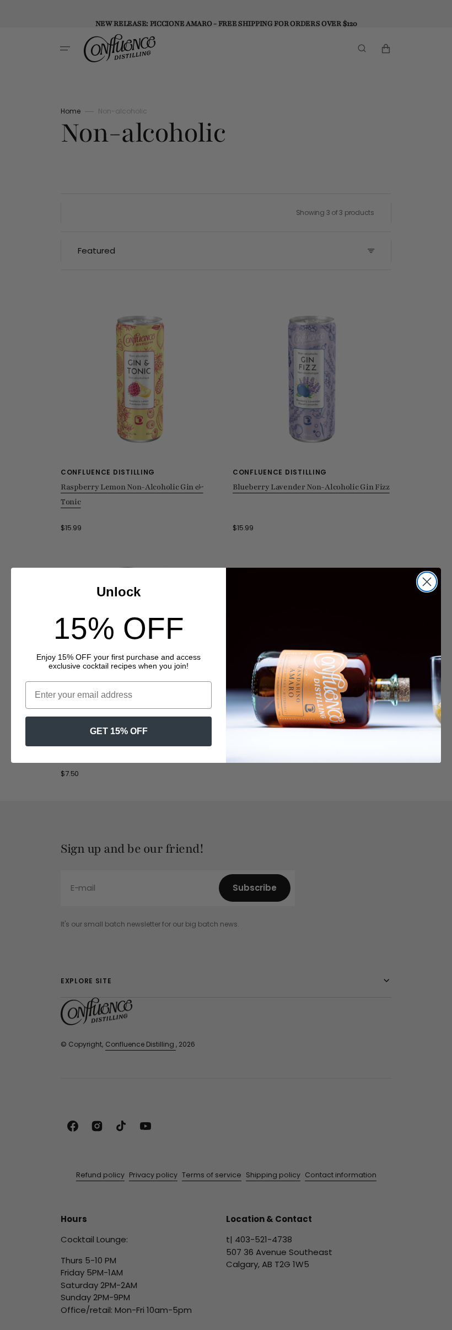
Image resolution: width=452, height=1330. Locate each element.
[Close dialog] (427, 581)
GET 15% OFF (119, 731)
